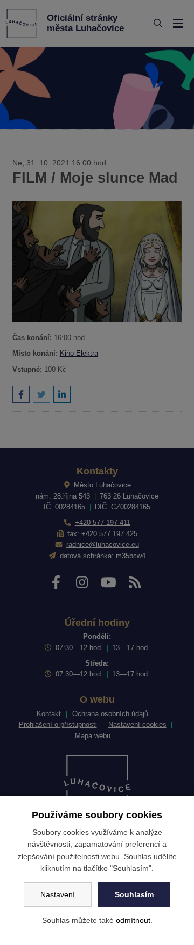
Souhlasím (134, 894)
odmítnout (133, 920)
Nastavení (57, 894)
